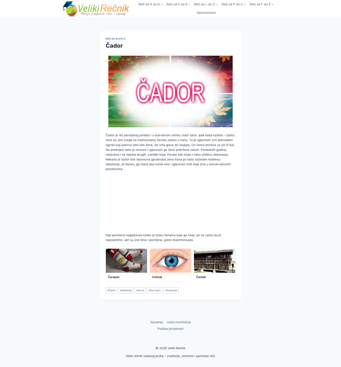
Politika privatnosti (171, 329)
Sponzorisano (206, 12)
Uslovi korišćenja (179, 322)
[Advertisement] (170, 202)
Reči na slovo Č (116, 38)
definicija (126, 290)
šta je (140, 290)
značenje (171, 290)
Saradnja (156, 322)
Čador (111, 290)
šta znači (155, 290)
